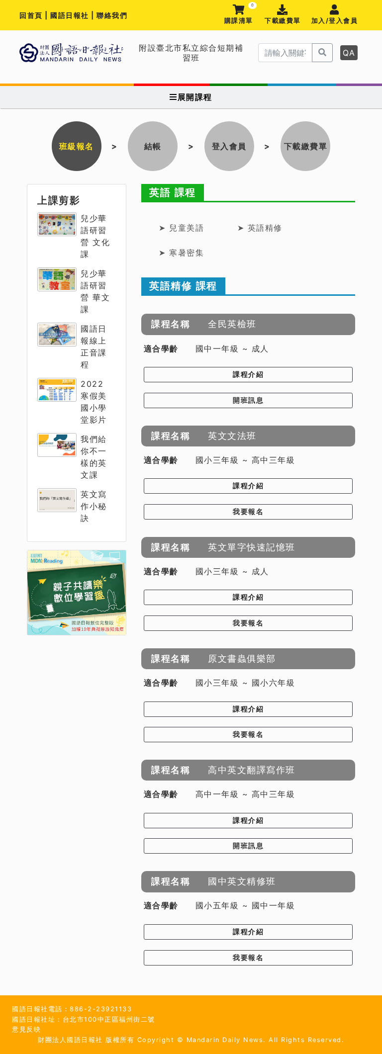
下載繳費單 (283, 20)
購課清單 (239, 14)
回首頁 (31, 15)
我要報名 (248, 512)
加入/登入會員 (334, 20)
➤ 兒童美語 (181, 228)
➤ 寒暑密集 (181, 253)
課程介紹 (248, 374)
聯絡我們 (111, 15)
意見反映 (26, 1029)
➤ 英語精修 (260, 228)
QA (349, 53)
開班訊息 (248, 400)
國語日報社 (70, 15)
